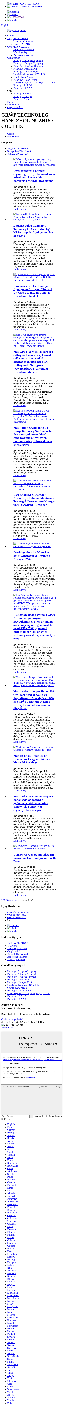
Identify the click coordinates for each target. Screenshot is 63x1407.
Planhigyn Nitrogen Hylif (25, 71)
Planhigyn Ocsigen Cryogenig (28, 60)
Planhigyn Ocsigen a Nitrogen (28, 66)
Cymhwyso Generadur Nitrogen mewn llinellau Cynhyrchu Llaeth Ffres (34, 858)
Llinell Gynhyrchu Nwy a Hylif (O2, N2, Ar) (35, 82)
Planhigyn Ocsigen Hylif (25, 68)
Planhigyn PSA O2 (22, 85)
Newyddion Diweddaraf (19, 151)
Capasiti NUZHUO (23, 44)
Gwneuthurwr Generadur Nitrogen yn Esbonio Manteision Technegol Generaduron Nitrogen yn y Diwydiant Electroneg (34, 499)
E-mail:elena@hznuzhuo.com (28, 6)
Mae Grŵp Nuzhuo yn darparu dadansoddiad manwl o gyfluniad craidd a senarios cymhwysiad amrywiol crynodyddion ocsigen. (33, 803)
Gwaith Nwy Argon (23, 77)
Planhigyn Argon (21, 99)
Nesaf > (12, 900)
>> (17, 900)
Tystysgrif (12, 945)
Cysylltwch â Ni (15, 107)
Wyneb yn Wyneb (22, 52)
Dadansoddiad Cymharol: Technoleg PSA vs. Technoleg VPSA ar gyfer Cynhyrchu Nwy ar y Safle (33, 230)
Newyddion (13, 104)
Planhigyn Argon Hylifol (25, 80)
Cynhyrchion (13, 57)
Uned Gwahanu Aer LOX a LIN (29, 74)
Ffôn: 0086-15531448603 (26, 3)
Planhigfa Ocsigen (22, 93)
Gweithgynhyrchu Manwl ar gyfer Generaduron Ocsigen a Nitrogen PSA (31, 556)
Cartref (10, 35)
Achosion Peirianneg (17, 154)
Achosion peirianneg (23, 55)
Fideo (10, 102)
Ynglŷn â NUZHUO (17, 38)
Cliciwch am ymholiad (12, 1019)
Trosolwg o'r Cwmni (23, 41)
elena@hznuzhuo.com (18, 912)
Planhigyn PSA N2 (22, 88)
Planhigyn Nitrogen (22, 96)
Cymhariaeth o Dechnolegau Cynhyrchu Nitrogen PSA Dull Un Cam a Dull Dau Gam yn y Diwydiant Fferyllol (32, 291)
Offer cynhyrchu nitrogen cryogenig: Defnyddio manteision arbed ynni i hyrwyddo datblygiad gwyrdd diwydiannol (34, 175)
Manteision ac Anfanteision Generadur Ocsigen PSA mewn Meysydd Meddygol (32, 759)
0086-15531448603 (16, 914)
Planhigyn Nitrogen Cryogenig (28, 63)
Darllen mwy (19, 209)
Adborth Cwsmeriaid (23, 49)
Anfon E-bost (7, 1027)
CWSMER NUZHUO (18, 46)
